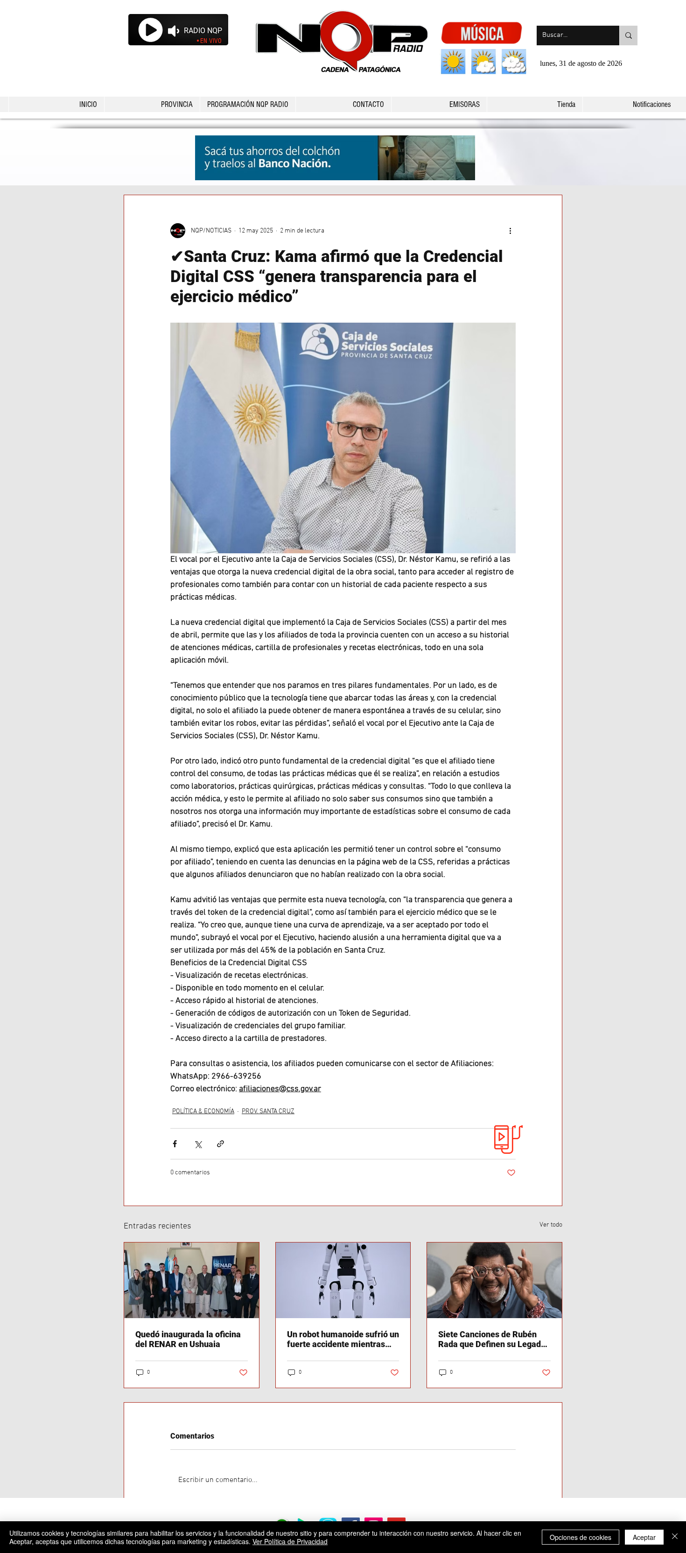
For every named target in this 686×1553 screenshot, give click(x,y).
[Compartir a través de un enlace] (220, 1143)
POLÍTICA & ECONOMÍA (203, 1111)
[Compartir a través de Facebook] (174, 1143)
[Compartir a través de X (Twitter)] (197, 1143)
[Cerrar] (674, 1537)
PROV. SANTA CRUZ (268, 1111)
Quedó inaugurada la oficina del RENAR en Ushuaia (188, 1339)
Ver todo (550, 1225)
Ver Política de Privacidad (290, 1541)
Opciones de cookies (580, 1537)
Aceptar (644, 1537)
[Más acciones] (510, 230)
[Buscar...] (628, 35)
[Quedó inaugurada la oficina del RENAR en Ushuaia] (191, 1280)
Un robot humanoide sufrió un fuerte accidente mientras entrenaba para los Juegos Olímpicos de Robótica (343, 1339)
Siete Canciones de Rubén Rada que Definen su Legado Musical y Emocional (492, 1339)
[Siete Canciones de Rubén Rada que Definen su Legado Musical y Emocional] (494, 1280)
